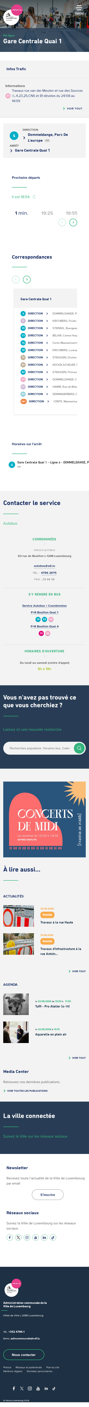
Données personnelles (39, 1371)
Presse (7, 1367)
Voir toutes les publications (27, 1090)
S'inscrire (47, 1195)
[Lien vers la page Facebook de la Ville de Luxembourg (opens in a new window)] (9, 1237)
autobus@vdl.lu (44, 565)
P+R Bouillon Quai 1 (44, 612)
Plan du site (52, 1367)
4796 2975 (49, 572)
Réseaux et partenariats (29, 1367)
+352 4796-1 (16, 1331)
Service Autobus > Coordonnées (44, 605)
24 (50, 619)
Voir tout (75, 108)
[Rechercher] (79, 748)
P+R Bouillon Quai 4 (45, 626)
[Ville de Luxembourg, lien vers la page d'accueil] (13, 24)
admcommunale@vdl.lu (25, 1338)
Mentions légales (12, 1371)
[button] (62, 222)
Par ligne (8, 35)
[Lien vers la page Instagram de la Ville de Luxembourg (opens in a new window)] (27, 1237)
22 (44, 619)
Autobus (10, 523)
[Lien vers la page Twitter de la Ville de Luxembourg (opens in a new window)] (18, 1237)
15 (41, 633)
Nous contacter (24, 1355)
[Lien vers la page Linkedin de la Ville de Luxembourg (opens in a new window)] (44, 1237)
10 (38, 619)
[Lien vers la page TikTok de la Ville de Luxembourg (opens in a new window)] (53, 1237)
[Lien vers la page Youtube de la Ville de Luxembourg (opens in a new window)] (35, 1237)
